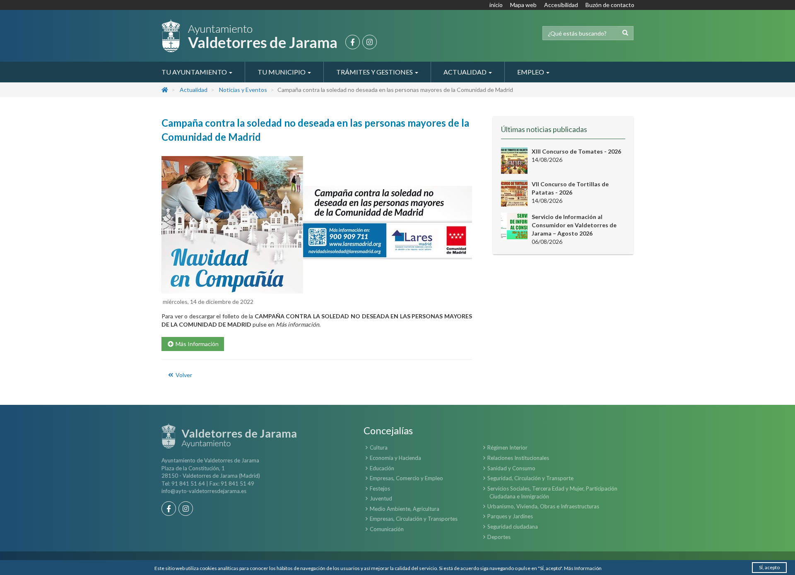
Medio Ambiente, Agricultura (404, 508)
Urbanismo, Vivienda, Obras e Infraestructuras (543, 506)
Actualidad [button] (465, 72)
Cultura (379, 447)
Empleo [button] (531, 72)
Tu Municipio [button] (282, 72)
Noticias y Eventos (243, 89)
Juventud (381, 498)
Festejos (380, 488)
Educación (382, 468)
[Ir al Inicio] (249, 35)
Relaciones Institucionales (518, 458)
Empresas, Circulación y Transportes (414, 518)
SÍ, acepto (769, 567)
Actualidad (193, 89)
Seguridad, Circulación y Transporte (530, 478)
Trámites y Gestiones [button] (375, 72)
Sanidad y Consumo (511, 468)
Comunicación (387, 529)
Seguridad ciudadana (512, 526)
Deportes (499, 537)
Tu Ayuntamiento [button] (194, 72)
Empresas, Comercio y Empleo (406, 478)
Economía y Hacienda (395, 458)
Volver (183, 374)
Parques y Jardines (510, 516)
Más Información (583, 568)
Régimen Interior (507, 447)
